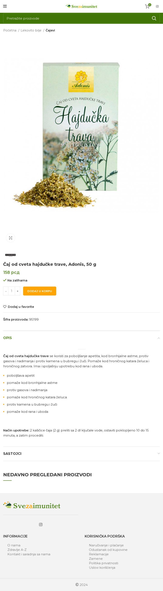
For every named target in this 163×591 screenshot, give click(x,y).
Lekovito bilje (31, 30)
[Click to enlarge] (10, 238)
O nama (13, 545)
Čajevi (50, 30)
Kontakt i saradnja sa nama (28, 554)
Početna (10, 30)
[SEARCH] (154, 18)
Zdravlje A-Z (17, 550)
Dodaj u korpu (39, 291)
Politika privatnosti (103, 563)
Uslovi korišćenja (102, 568)
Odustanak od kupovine (108, 550)
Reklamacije (99, 554)
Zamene (96, 559)
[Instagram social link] (157, 6)
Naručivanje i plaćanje (106, 545)
